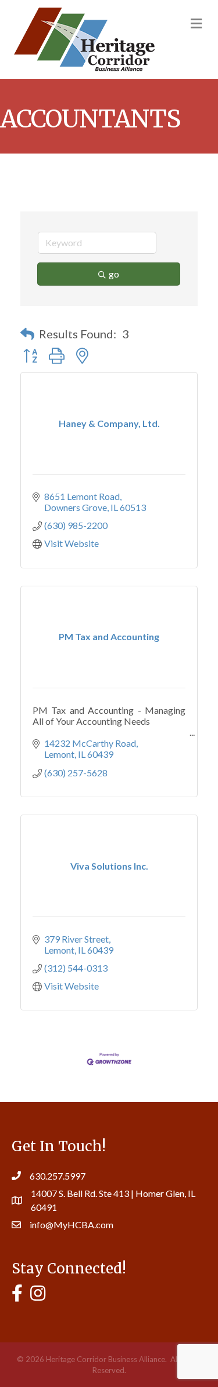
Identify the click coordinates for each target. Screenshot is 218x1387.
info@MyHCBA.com (71, 1224)
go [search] (114, 273)
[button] (27, 333)
